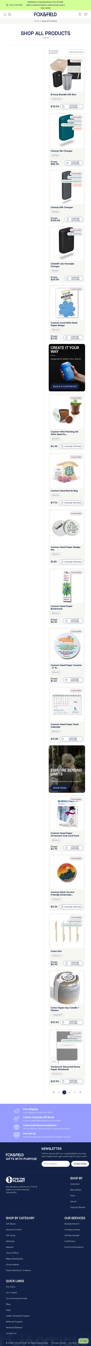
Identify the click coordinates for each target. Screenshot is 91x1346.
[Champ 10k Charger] (67, 131)
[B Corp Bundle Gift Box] (67, 75)
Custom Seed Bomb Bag (64, 490)
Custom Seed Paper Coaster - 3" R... (66, 666)
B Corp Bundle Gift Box (63, 94)
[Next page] (75, 1092)
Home (36, 21)
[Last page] (80, 1092)
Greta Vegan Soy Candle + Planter (65, 1009)
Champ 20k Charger (62, 207)
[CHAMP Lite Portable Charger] (67, 244)
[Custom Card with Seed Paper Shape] (67, 303)
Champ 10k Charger (62, 151)
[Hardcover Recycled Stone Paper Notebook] (67, 1047)
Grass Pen (56, 951)
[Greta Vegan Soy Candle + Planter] (67, 988)
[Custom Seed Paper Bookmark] (67, 586)
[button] (5, 14)
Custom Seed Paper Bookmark (62, 607)
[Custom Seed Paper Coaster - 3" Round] (67, 645)
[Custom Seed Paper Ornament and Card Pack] (67, 813)
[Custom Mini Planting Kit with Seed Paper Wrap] (67, 412)
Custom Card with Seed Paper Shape (64, 324)
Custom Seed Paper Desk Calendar (65, 725)
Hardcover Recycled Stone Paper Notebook (65, 1068)
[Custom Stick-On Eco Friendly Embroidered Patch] (67, 872)
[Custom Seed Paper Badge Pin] (67, 527)
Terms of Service (76, 1343)
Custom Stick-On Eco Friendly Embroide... (62, 893)
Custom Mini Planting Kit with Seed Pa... (64, 433)
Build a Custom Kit (65, 386)
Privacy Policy (59, 1343)
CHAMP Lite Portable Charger (62, 265)
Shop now (59, 788)
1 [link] (64, 1092)
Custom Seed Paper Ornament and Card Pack (65, 834)
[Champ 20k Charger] (67, 187)
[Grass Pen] (67, 931)
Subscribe (80, 1164)
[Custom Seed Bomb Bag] (67, 471)
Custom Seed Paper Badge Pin (65, 548)
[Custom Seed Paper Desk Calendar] (67, 704)
